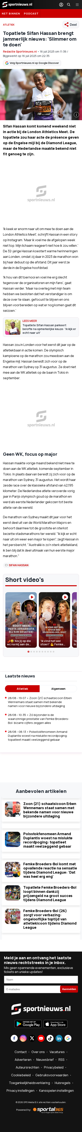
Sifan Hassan (18, 565)
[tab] (28, 652)
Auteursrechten (27, 1067)
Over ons (38, 1052)
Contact (21, 1052)
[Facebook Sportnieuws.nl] (14, 1039)
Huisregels (62, 1083)
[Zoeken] (68, 4)
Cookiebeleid (21, 1075)
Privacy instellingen (20, 1090)
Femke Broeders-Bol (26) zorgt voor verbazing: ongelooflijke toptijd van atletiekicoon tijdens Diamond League (50, 919)
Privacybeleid (53, 1067)
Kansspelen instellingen (56, 1090)
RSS (61, 1059)
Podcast (31, 13)
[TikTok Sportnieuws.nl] (50, 1039)
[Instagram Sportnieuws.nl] (23, 1039)
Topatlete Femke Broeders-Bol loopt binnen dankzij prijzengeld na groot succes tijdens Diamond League (49, 893)
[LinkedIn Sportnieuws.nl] (59, 1039)
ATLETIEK (9, 24)
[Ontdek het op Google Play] (28, 1024)
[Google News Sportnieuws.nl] (67, 1039)
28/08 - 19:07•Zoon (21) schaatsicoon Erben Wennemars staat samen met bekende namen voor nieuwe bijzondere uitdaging (40, 702)
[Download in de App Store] (55, 1024)
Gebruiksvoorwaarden (51, 1075)
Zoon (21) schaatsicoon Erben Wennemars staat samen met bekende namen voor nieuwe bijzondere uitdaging (49, 809)
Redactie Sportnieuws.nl (20, 51)
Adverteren (23, 1059)
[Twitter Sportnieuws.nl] (32, 1039)
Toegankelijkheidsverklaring (29, 1083)
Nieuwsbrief (45, 1059)
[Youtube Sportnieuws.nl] (41, 1039)
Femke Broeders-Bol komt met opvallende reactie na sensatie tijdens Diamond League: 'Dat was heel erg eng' (50, 870)
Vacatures (57, 1052)
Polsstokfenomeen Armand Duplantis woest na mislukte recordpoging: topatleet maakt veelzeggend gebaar (47, 840)
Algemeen (58, 689)
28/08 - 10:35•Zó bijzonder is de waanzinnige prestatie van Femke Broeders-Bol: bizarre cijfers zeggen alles (38, 719)
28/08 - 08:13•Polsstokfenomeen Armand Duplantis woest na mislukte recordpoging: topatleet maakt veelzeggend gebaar (38, 736)
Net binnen (11, 13)
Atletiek (22, 689)
